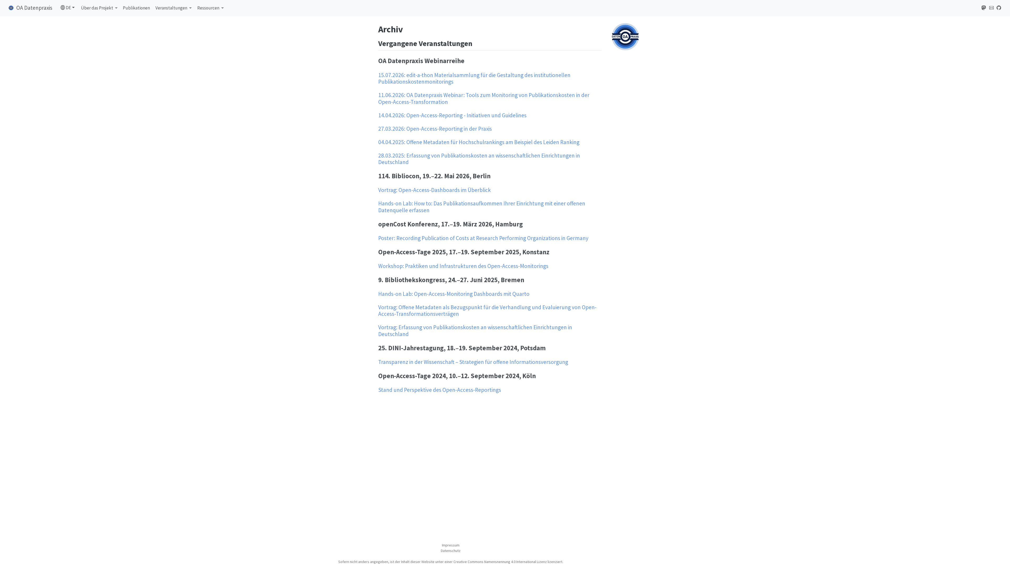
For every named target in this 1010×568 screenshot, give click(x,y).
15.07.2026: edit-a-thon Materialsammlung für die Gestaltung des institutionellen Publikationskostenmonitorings (474, 78)
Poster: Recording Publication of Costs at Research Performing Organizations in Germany (483, 238)
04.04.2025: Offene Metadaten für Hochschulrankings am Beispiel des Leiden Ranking (478, 142)
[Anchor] (477, 43)
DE (68, 8)
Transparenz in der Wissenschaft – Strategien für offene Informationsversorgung (473, 362)
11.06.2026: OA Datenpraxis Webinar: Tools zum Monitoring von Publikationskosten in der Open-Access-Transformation (483, 98)
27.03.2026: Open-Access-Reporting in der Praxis (435, 128)
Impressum (450, 545)
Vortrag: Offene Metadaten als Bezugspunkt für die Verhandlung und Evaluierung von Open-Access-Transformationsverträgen (487, 311)
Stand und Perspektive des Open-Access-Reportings (439, 389)
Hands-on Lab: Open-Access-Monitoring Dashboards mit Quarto (453, 293)
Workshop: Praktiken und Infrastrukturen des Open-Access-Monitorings (463, 266)
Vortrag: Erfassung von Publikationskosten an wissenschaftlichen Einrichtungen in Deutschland (475, 331)
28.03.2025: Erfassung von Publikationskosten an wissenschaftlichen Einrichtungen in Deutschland (479, 159)
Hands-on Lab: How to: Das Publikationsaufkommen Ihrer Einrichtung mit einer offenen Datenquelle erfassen (481, 207)
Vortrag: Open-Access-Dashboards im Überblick (434, 190)
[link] (99, 8)
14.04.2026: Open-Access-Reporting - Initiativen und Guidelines (452, 115)
